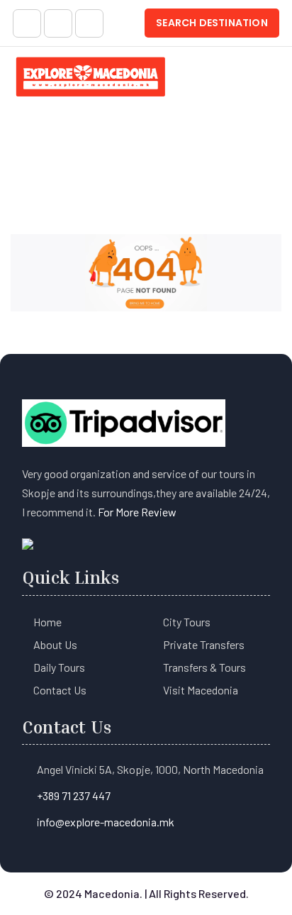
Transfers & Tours (204, 667)
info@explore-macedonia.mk (105, 821)
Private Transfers (204, 644)
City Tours (186, 621)
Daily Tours (59, 667)
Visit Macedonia (200, 690)
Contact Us (59, 690)
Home (47, 621)
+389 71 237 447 (74, 795)
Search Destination (212, 23)
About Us (55, 644)
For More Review (137, 511)
